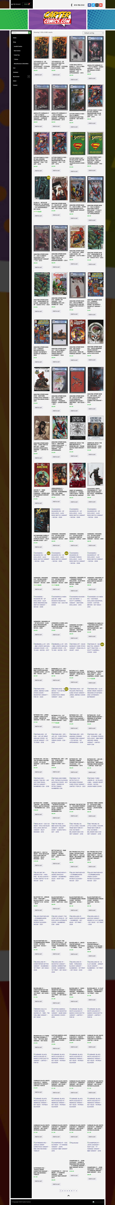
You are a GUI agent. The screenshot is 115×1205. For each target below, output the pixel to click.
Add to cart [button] (38, 75)
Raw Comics (16, 50)
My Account (16, 76)
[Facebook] (89, 5)
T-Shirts (15, 59)
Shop (14, 42)
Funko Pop (16, 55)
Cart (14, 68)
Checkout (15, 72)
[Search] (29, 32)
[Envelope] (100, 5)
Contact (15, 85)
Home (14, 37)
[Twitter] (93, 5)
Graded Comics (17, 46)
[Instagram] (97, 5)
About (14, 81)
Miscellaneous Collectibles (20, 63)
